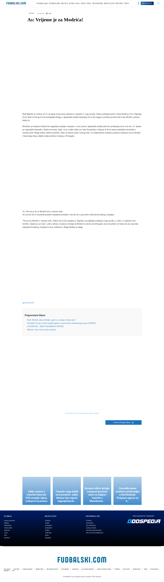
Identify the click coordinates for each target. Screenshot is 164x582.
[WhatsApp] (89, 104)
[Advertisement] (82, 173)
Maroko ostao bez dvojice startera (41, 329)
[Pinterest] (84, 104)
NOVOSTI (31, 13)
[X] (79, 104)
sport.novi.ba (28, 302)
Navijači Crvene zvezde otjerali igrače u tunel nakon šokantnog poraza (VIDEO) (61, 323)
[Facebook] (74, 104)
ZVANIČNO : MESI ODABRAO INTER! (45, 326)
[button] (158, 3)
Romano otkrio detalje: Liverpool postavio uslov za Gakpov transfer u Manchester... (97, 494)
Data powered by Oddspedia (143, 516)
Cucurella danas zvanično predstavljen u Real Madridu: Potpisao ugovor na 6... (128, 494)
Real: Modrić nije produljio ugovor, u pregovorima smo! (51, 320)
